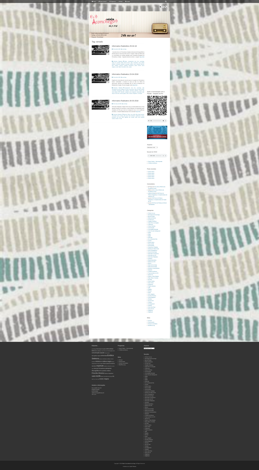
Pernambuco (131, 65)
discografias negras (96, 355)
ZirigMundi (150, 310)
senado (130, 66)
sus (94, 379)
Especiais (150, 237)
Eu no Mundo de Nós (152, 239)
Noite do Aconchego (152, 265)
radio (117, 66)
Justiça (140, 90)
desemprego (119, 90)
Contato (128, 1)
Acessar (150, 320)
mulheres (116, 65)
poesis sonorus (138, 65)
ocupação (126, 65)
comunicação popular (98, 352)
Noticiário (150, 269)
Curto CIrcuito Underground (154, 231)
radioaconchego (151, 193)
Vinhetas (120, 1)
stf (119, 118)
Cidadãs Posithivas (152, 221)
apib (143, 87)
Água (129, 114)
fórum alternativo (132, 115)
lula (129, 117)
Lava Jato (119, 117)
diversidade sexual (115, 115)
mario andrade (115, 92)
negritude (100, 366)
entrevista (104, 355)
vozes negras (104, 379)
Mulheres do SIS (151, 261)
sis (113, 376)
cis (104, 350)
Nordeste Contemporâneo (153, 268)
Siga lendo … (136, 85)
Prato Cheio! (151, 282)
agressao (125, 114)
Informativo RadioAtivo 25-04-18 (124, 46)
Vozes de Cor (151, 308)
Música (149, 263)
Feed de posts (151, 322)
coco (106, 350)
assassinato (131, 89)
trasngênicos (134, 93)
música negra (99, 363)
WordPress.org (151, 325)
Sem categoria (151, 294)
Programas (113, 1)
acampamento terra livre (133, 61)
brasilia (142, 89)
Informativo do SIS (152, 255)
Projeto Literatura (152, 286)
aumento (118, 62)
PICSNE (150, 279)
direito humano (141, 114)
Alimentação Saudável (101, 348)
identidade (105, 358)
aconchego (124, 49)
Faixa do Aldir (151, 243)
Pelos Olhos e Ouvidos (153, 278)
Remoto (150, 290)
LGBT (123, 117)
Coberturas (150, 224)
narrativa (94, 366)
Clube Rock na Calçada (153, 222)
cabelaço (99, 350)
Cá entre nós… (151, 219)
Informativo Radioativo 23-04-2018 (125, 74)
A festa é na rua (151, 213)
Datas (149, 234)
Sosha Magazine (151, 297)
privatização (139, 92)
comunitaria (135, 62)
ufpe (121, 118)
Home (94, 1)
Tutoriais (150, 302)
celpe (131, 62)
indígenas (127, 90)
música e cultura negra (103, 361)
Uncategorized (151, 303)
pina (139, 117)
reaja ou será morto (115, 93)
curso (140, 62)
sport (93, 379)
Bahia (93, 350)
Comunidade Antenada (153, 229)
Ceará (102, 350)
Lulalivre (131, 64)
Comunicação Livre (111, 350)
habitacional (138, 115)
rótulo (127, 93)
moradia (132, 117)
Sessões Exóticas (152, 295)
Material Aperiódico (152, 260)
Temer (96, 379)
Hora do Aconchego (152, 252)
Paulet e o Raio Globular (153, 276)
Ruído (149, 292)
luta (143, 90)
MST (113, 65)
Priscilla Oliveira (98, 373)
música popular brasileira (109, 363)
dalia (134, 114)
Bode (122, 62)
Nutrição (96, 368)
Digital (149, 235)
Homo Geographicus (152, 250)
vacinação (140, 93)
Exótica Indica (151, 171)
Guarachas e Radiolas (153, 247)
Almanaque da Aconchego (154, 214)
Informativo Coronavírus (153, 253)
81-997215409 (95, 391)
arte (107, 349)
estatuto (121, 115)
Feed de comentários (152, 323)
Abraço (125, 61)
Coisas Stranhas (151, 226)
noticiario (121, 65)
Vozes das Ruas (151, 307)
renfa (127, 66)
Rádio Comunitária (122, 66)
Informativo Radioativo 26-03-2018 (125, 101)
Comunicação (151, 227)
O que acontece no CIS (153, 273)
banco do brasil (138, 89)
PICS (101, 370)
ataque (113, 62)
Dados (149, 232)
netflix (136, 117)
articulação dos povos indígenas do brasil (120, 89)
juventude (127, 64)
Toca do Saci (151, 300)
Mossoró (142, 64)
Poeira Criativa (151, 281)
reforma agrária (123, 93)
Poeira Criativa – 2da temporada (155, 161)
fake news (126, 115)
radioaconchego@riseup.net (98, 392)
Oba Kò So (150, 274)
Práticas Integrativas (108, 373)
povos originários (132, 92)
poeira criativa (106, 370)
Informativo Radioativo (117, 61)
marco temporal (137, 64)
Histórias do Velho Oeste (153, 248)
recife (98, 376)
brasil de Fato (127, 62)
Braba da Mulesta (152, 218)
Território (150, 299)
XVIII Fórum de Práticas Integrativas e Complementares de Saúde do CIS (157, 195)
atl (115, 62)
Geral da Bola (151, 245)
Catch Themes (133, 466)
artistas (111, 348)
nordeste (105, 366)
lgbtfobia (126, 117)
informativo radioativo (120, 64)
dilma (137, 114)
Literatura (150, 258)
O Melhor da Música (152, 163)
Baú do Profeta (151, 216)
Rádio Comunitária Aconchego (106, 376)
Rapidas (150, 289)
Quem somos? (103, 1)
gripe (124, 90)
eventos (150, 240)
